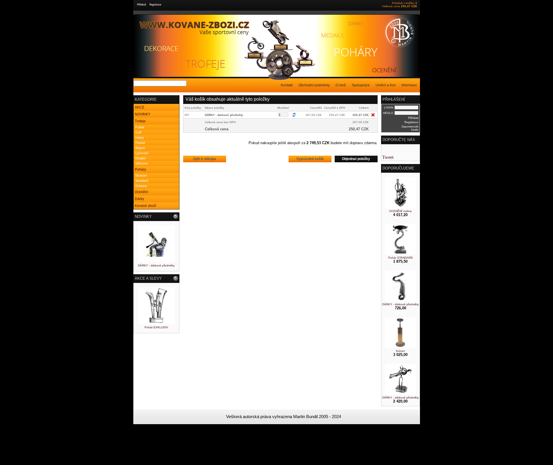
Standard (141, 180)
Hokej (139, 137)
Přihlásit (141, 4)
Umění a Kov (386, 85)
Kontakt (287, 85)
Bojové (140, 148)
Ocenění (141, 192)
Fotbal (139, 127)
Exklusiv (141, 186)
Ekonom (141, 175)
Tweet (387, 157)
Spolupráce (361, 85)
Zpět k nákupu (204, 159)
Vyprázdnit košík (310, 159)
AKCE (139, 107)
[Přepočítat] (294, 115)
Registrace (155, 4)
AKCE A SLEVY (148, 278)
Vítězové (141, 163)
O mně (341, 85)
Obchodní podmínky (314, 85)
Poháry (140, 169)
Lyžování (141, 153)
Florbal (140, 142)
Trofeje (140, 121)
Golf (138, 132)
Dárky (139, 199)
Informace (409, 85)
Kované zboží (145, 206)
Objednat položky (356, 159)
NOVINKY (142, 114)
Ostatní (140, 158)
